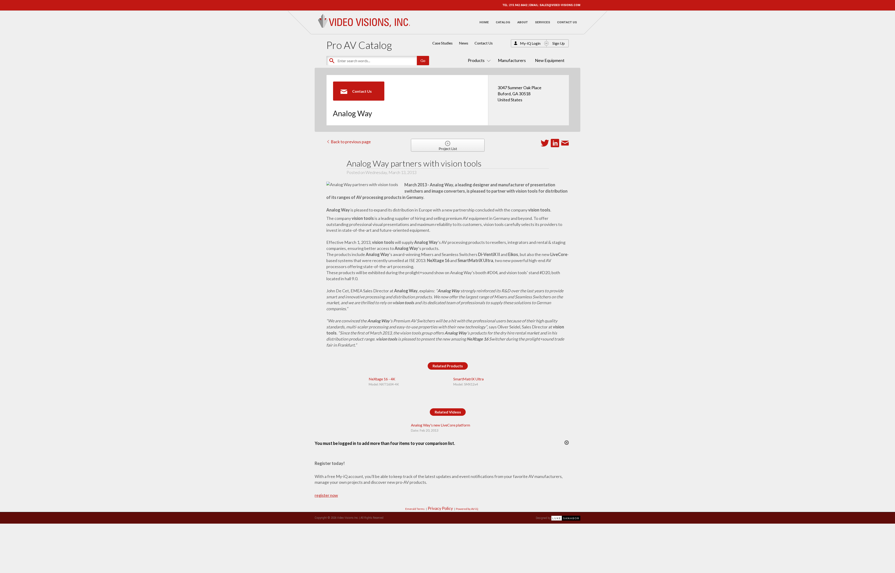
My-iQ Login (530, 43)
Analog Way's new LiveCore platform (440, 425)
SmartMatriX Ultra (468, 379)
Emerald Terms (415, 509)
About (522, 22)
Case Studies (442, 43)
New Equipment (550, 60)
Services (542, 22)
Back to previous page (350, 141)
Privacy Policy (440, 508)
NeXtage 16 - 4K (382, 379)
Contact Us (567, 22)
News (463, 43)
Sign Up (558, 43)
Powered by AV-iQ (467, 509)
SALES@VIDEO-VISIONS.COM (560, 5)
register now (326, 495)
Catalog (503, 22)
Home (484, 22)
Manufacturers (512, 60)
